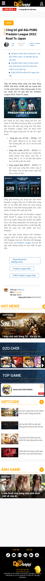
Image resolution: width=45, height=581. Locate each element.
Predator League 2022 (22, 269)
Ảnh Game (10, 469)
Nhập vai (20, 290)
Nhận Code (28, 412)
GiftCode (10, 402)
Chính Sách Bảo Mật (22, 569)
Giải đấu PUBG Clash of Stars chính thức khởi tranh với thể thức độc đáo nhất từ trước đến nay (23, 66)
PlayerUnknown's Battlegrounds (18, 260)
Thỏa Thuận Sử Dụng (22, 571)
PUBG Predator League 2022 (24, 276)
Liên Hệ (16, 550)
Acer (36, 243)
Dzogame (18, 292)
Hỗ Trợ (29, 550)
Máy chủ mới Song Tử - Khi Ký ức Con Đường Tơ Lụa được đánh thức (23, 336)
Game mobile (7, 315)
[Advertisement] (22, 523)
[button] (43, 365)
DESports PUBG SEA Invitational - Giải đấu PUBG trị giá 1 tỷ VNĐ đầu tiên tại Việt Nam (24, 57)
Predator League (24, 243)
